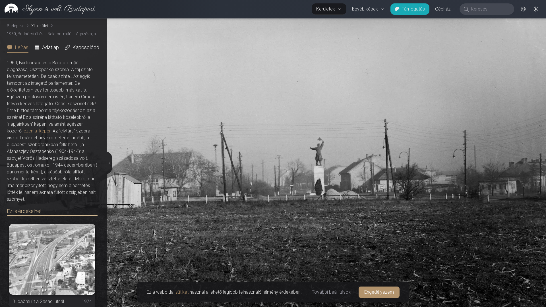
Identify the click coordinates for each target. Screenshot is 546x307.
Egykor (441, 23)
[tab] (19, 47)
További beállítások (331, 292)
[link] (47, 9)
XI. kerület (39, 26)
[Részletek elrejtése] (107, 163)
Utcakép (476, 23)
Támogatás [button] (413, 9)
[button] (523, 9)
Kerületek (325, 9)
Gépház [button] (442, 9)
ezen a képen (37, 131)
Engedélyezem (379, 292)
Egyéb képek (365, 9)
